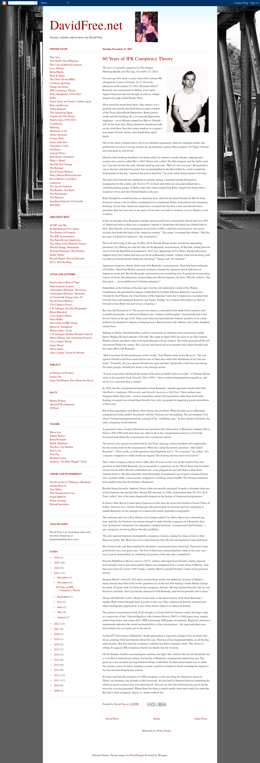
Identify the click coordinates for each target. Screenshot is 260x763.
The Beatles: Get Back (62, 190)
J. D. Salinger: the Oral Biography (68, 308)
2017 (57, 649)
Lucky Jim (55, 376)
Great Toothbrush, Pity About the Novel (71, 380)
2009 (57, 690)
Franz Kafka (56, 319)
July (60, 602)
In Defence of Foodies (62, 373)
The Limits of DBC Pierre (64, 323)
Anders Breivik (58, 485)
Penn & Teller (57, 75)
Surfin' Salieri (57, 254)
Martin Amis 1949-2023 (63, 120)
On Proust (55, 149)
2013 (57, 670)
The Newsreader (58, 193)
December (63, 577)
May (60, 612)
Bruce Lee (55, 432)
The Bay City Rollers (61, 447)
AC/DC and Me (58, 225)
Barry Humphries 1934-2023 (65, 94)
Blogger (162, 755)
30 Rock (54, 408)
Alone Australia (58, 134)
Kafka (53, 97)
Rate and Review (59, 105)
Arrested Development (62, 404)
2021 (57, 629)
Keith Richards (58, 439)
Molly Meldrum (58, 443)
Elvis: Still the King (61, 262)
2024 (57, 568)
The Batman (56, 168)
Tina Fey (55, 454)
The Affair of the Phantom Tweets (68, 243)
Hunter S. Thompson (61, 327)
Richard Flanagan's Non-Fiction (67, 251)
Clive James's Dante (61, 315)
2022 (57, 623)
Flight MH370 (58, 497)
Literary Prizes (58, 153)
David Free (120, 704)
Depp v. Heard (57, 160)
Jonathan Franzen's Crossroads (66, 201)
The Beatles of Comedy (63, 232)
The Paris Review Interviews (65, 240)
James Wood (56, 345)
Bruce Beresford (58, 312)
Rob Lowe (55, 450)
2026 (57, 557)
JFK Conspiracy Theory (63, 90)
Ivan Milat (55, 489)
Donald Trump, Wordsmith (64, 247)
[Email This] (149, 704)
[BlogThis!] (153, 704)
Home (157, 718)
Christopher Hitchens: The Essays (68, 290)
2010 (57, 685)
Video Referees (58, 109)
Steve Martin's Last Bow (63, 179)
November (63, 582)
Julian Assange (58, 500)
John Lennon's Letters (62, 286)
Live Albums (57, 68)
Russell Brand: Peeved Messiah (67, 258)
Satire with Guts (58, 142)
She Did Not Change (61, 164)
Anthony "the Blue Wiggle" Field (68, 461)
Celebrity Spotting (60, 83)
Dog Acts (55, 57)
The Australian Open (61, 112)
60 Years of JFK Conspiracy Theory (138, 58)
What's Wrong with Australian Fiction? (71, 337)
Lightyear (55, 182)
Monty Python (58, 400)
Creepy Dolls (57, 138)
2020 (57, 634)
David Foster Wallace (61, 171)
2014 (57, 665)
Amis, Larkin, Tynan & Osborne (67, 352)
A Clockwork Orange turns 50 (66, 297)
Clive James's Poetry (61, 341)
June (60, 607)
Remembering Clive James (64, 229)
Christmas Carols (59, 146)
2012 (57, 675)
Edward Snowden (59, 504)
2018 (57, 644)
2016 (57, 654)
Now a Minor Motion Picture (65, 175)
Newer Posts (112, 718)
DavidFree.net (86, 24)
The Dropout (57, 197)
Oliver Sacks (57, 349)
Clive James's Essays (61, 304)
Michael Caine (58, 458)
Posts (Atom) (164, 730)
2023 (57, 573)
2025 (57, 562)
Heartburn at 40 (58, 131)
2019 (57, 639)
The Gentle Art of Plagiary (64, 61)
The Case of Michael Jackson (66, 64)
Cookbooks (56, 123)
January (61, 617)
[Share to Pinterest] (164, 704)
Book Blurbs (57, 72)
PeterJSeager (137, 755)
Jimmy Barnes (57, 436)
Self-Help (55, 205)
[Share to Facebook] (160, 704)
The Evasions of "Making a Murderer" (70, 482)
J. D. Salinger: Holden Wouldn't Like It (71, 334)
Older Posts (201, 718)
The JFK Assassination (62, 236)
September (63, 596)
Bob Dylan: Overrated (62, 156)
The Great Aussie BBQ (62, 79)
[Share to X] (157, 704)
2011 (57, 680)
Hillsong (54, 127)
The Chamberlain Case (62, 493)
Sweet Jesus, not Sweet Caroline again (70, 101)
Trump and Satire (59, 86)
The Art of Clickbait (61, 186)
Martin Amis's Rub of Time (64, 282)
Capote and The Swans (62, 116)
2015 (57, 660)
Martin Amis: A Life (61, 330)
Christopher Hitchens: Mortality (67, 293)
